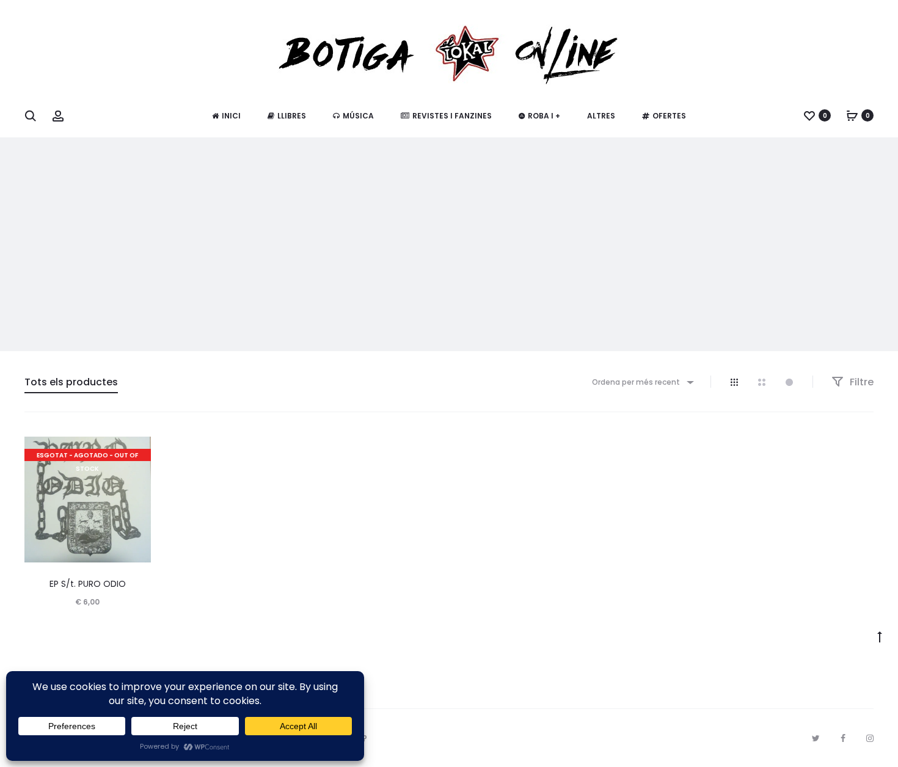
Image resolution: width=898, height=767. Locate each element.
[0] (809, 115)
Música (358, 116)
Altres (601, 116)
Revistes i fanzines (452, 116)
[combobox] (642, 382)
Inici (231, 116)
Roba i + (544, 116)
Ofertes (669, 116)
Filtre (860, 382)
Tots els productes (71, 382)
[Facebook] (843, 738)
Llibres (291, 116)
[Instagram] (870, 738)
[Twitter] (816, 738)
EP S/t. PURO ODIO (87, 584)
